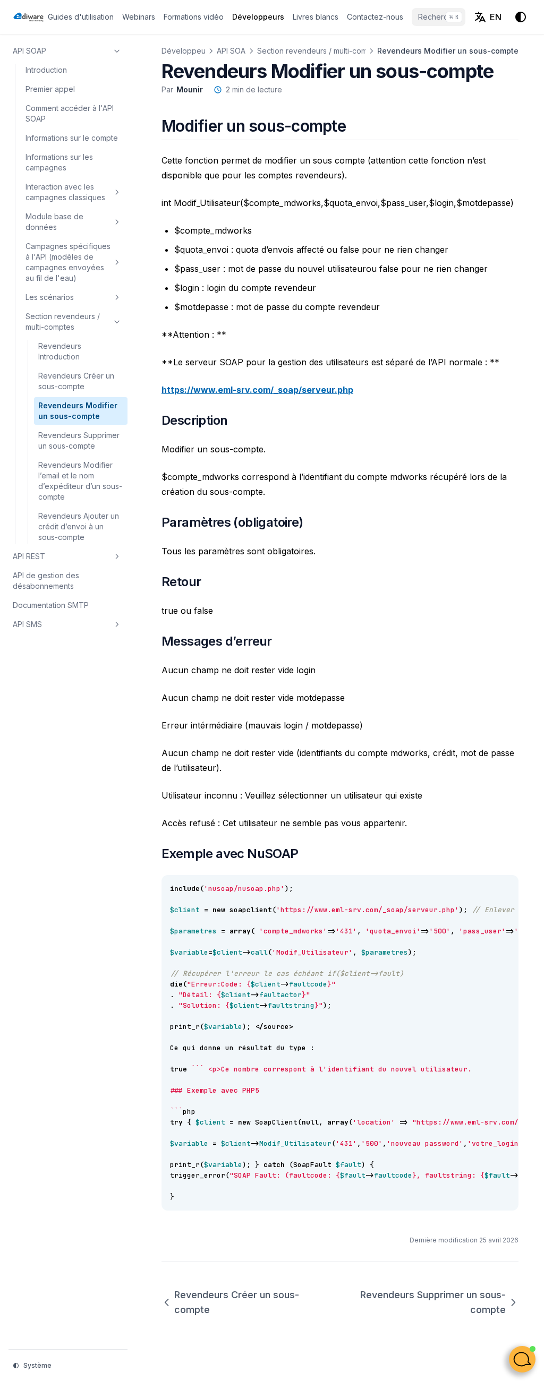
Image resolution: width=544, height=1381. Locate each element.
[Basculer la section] (116, 51)
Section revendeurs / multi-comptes (319, 50)
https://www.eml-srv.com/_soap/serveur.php (257, 389)
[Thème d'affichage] (520, 17)
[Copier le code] (505, 889)
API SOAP (233, 50)
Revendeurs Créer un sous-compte (236, 1302)
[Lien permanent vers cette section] (359, 125)
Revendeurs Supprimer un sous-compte (433, 1302)
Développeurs (187, 50)
